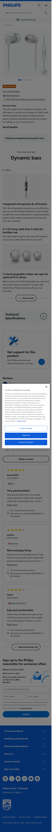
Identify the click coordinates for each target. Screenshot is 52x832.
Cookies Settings (25, 428)
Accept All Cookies (25, 442)
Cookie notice (20, 421)
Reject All (25, 435)
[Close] (45, 387)
